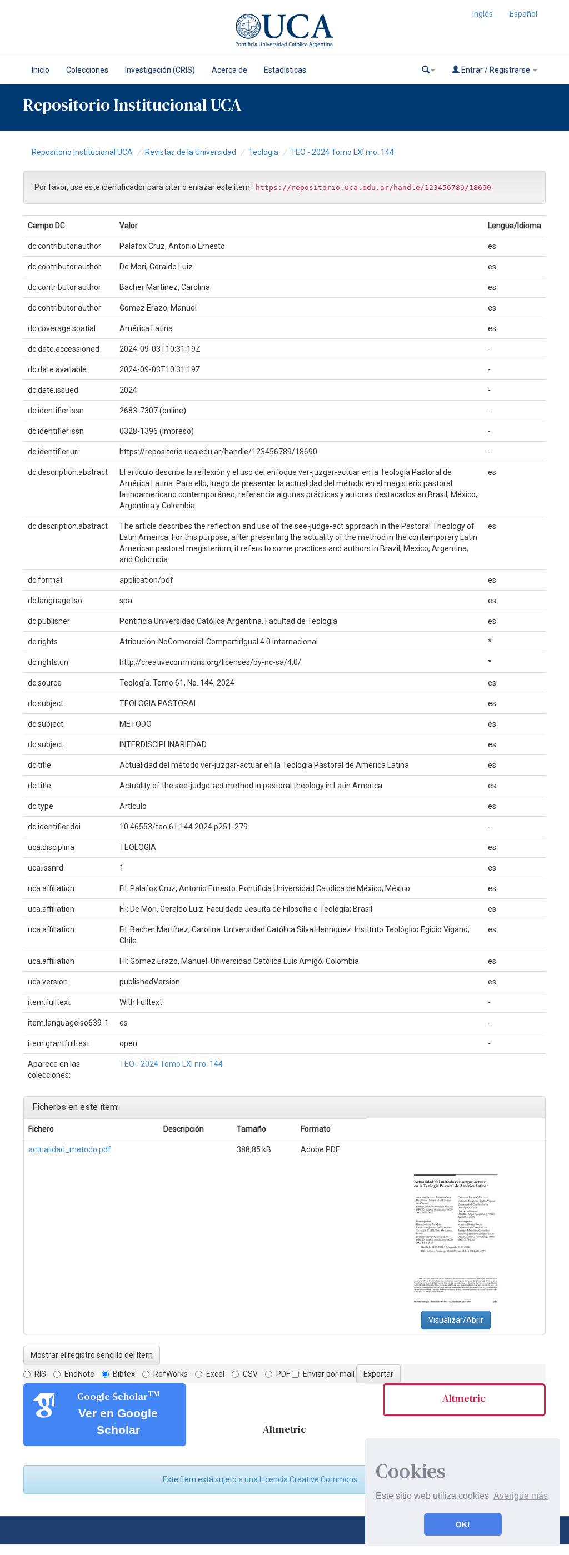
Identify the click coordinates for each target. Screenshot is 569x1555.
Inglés (482, 13)
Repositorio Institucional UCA (82, 152)
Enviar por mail (329, 1373)
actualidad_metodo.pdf (69, 1149)
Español (523, 13)
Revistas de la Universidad (190, 152)
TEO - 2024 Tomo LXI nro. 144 (342, 152)
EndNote (79, 1373)
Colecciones (87, 70)
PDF (283, 1373)
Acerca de (229, 70)
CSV (250, 1373)
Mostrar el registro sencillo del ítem (92, 1355)
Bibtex (124, 1373)
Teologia (263, 152)
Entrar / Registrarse (496, 70)
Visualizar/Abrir (455, 1320)
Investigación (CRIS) (160, 70)
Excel (215, 1373)
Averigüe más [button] (520, 1496)
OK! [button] (463, 1524)
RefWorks (170, 1373)
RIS (40, 1373)
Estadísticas (285, 70)
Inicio (40, 70)
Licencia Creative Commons (308, 1479)
